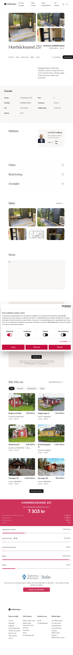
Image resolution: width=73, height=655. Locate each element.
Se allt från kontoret (36, 491)
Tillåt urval (36, 347)
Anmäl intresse (68, 57)
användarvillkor (42, 363)
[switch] (27, 334)
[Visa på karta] (36, 275)
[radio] (12, 388)
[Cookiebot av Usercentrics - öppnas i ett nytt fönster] (63, 306)
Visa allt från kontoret (55, 382)
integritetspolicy (32, 363)
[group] (36, 388)
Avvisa (13, 347)
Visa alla (58, 203)
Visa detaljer (63, 341)
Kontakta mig (36, 357)
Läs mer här (27, 362)
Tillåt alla (59, 347)
